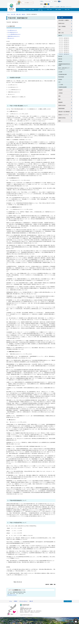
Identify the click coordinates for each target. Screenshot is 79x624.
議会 (59, 99)
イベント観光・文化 (40, 10)
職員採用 (60, 102)
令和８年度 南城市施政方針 (64, 38)
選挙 (59, 96)
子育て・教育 (31, 9)
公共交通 (60, 71)
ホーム (10, 601)
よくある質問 (56, 6)
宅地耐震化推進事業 (62, 87)
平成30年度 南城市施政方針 (64, 54)
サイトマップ (68, 6)
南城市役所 (25, 605)
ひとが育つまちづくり (12, 30)
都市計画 (60, 58)
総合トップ (47, 6)
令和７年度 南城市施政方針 (64, 40)
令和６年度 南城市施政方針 (64, 42)
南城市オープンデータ (63, 114)
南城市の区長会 (62, 117)
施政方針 (60, 35)
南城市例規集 (61, 108)
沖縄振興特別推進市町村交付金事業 (64, 65)
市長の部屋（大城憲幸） (64, 20)
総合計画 (60, 56)
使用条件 (15, 601)
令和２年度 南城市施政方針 (64, 50)
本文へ (42, 1)
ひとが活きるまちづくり (13, 32)
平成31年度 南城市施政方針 (64, 52)
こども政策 (60, 84)
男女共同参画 (61, 76)
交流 (59, 82)
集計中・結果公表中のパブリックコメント (63, 68)
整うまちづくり (11, 38)
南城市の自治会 (62, 105)
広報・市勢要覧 (62, 26)
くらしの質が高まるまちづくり (14, 34)
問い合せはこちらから (12, 594)
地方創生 (60, 79)
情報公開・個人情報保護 (64, 111)
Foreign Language (48, 1)
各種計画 (60, 61)
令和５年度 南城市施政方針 (64, 44)
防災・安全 (67, 9)
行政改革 (60, 89)
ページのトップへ (68, 601)
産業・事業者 (58, 9)
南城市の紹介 (61, 23)
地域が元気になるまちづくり (14, 36)
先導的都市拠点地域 (62, 74)
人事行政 (60, 93)
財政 (59, 29)
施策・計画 (61, 32)
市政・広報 (49, 9)
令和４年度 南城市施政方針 (64, 46)
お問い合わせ (62, 6)
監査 (59, 120)
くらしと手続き (22, 9)
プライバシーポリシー (23, 601)
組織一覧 (51, 6)
